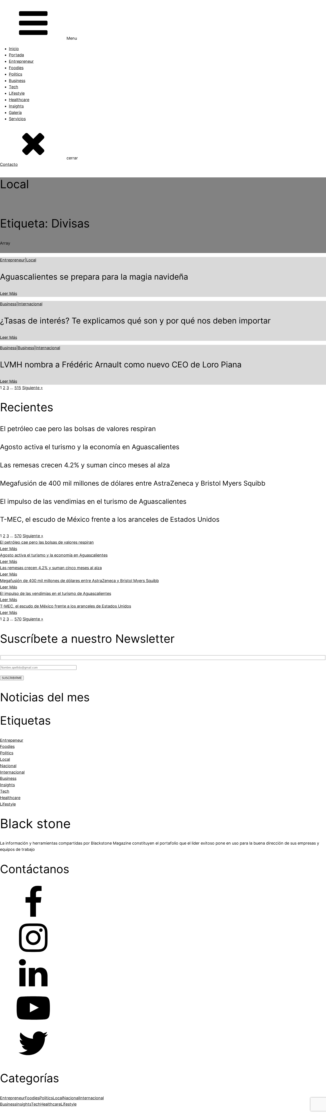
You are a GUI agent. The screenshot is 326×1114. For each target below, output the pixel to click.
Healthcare (19, 99)
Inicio (14, 48)
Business (17, 80)
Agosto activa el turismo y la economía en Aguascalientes (54, 555)
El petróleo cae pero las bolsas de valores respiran (47, 542)
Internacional (30, 304)
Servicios (17, 118)
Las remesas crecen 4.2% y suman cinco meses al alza (51, 567)
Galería (15, 112)
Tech (13, 86)
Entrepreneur (21, 61)
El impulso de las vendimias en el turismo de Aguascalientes (55, 593)
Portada (16, 55)
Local (31, 260)
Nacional (71, 1098)
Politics (15, 74)
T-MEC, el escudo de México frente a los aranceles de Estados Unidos (65, 606)
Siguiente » (32, 387)
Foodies (16, 67)
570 (18, 535)
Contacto (9, 164)
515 (17, 387)
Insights (16, 106)
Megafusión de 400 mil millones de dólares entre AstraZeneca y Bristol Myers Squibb (79, 580)
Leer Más (8, 293)
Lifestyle (17, 93)
